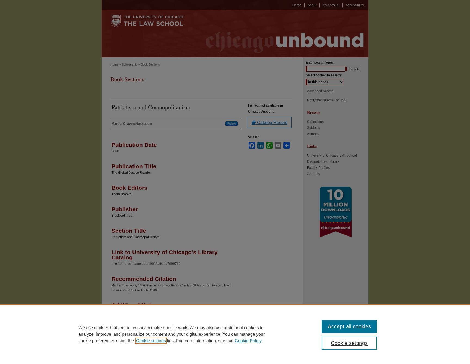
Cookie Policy (248, 340)
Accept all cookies (349, 326)
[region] (235, 334)
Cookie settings (151, 340)
